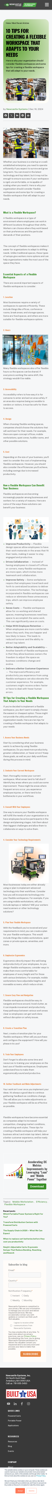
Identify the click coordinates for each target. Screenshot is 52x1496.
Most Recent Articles (20, 23)
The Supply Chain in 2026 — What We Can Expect (22, 1232)
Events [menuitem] (11, 1451)
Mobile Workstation (22, 1201)
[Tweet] (11, 115)
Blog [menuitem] (10, 1446)
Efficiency (41, 1201)
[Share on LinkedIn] (17, 115)
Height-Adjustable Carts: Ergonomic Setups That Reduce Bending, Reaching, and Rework (22, 1250)
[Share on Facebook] (6, 115)
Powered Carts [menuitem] (14, 1416)
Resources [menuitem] (12, 1442)
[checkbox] (24, 1298)
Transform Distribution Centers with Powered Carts (20, 1223)
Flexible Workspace (14, 1204)
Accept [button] (20, 1491)
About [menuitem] (10, 1467)
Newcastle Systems (17, 109)
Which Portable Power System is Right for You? (23, 1215)
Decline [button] (31, 1491)
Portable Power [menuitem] (14, 1421)
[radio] (15, 1295)
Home (8, 23)
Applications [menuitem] (13, 1425)
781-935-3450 (20, 1383)
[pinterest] (22, 115)
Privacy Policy (40, 1476)
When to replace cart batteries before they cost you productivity (24, 1240)
